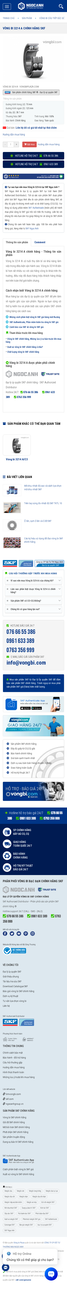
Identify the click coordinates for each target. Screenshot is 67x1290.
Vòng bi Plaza (19, 1242)
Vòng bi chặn (23, 1197)
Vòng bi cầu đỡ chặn (39, 1197)
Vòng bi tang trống (35, 1191)
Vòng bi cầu (8, 1191)
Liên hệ (6, 1005)
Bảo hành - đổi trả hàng (14, 1057)
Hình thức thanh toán (13, 1072)
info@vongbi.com (26, 662)
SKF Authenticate (36, 208)
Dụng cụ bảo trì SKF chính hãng (18, 1141)
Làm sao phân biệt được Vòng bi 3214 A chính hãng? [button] (31, 591)
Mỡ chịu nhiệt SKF (10, 1208)
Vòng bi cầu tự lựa (52, 1191)
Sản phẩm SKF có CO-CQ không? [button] (24, 600)
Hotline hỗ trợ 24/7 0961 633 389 (36, 164)
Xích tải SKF (44, 1208)
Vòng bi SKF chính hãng (14, 1117)
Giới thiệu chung (11, 976)
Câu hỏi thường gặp (12, 1062)
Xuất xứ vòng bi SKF (11, 1219)
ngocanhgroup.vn (14, 1103)
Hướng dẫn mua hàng (14, 134)
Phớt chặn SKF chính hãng (15, 1132)
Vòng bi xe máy (32, 1202)
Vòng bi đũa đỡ (9, 1197)
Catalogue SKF (9, 1225)
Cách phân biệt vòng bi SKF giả (18, 1169)
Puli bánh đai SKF (24, 1214)
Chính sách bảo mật (13, 1052)
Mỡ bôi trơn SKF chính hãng (16, 1127)
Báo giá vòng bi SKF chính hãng (18, 991)
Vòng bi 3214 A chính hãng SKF (24, 28)
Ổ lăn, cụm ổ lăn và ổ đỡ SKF (37, 521)
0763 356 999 (24, 397)
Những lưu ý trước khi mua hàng (19, 1077)
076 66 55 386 (30, 392)
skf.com (9, 1099)
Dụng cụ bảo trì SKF (29, 1208)
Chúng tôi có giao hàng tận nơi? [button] (24, 609)
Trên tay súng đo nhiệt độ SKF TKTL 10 (43, 503)
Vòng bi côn (20, 1191)
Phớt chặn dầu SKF (42, 1214)
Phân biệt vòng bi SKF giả (31, 1219)
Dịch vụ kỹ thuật (10, 996)
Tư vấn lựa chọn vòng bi (14, 1001)
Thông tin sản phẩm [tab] (17, 242)
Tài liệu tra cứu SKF (12, 981)
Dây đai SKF (8, 1214)
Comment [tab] (39, 242)
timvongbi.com (13, 1094)
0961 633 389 (20, 641)
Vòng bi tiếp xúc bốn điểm (13, 1202)
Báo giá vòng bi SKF (26, 1225)
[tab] (33, 580)
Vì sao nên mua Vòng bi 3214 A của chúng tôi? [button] (31, 580)
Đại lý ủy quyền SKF (12, 971)
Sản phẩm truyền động (14, 1137)
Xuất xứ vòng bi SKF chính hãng (18, 1174)
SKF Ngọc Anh (32, 228)
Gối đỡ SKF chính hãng (14, 1122)
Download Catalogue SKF (15, 986)
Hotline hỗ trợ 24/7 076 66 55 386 (36, 155)
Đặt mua (31, 144)
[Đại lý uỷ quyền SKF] (32, 374)
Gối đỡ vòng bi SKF (48, 1202)
